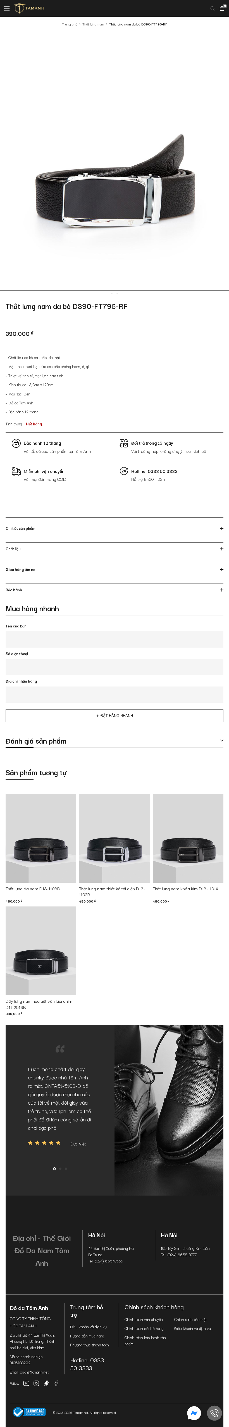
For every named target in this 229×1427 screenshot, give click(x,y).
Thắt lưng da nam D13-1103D (33, 888)
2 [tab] (60, 1169)
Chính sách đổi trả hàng (144, 1328)
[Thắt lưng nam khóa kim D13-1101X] (188, 838)
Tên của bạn (16, 626)
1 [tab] (54, 1168)
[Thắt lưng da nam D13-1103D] (41, 838)
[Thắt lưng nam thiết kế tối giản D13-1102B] (114, 838)
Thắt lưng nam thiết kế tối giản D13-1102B (112, 891)
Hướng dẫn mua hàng (87, 1336)
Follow (14, 1383)
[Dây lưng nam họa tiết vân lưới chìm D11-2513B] (41, 950)
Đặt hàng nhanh (117, 716)
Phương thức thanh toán (89, 1345)
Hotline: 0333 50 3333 (87, 1363)
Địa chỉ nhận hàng (21, 681)
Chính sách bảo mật (190, 1319)
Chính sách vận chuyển (144, 1319)
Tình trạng (14, 424)
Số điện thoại (17, 653)
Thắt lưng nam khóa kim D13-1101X (185, 888)
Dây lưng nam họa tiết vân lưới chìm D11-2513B (39, 1004)
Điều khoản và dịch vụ (88, 1326)
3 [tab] (66, 1169)
